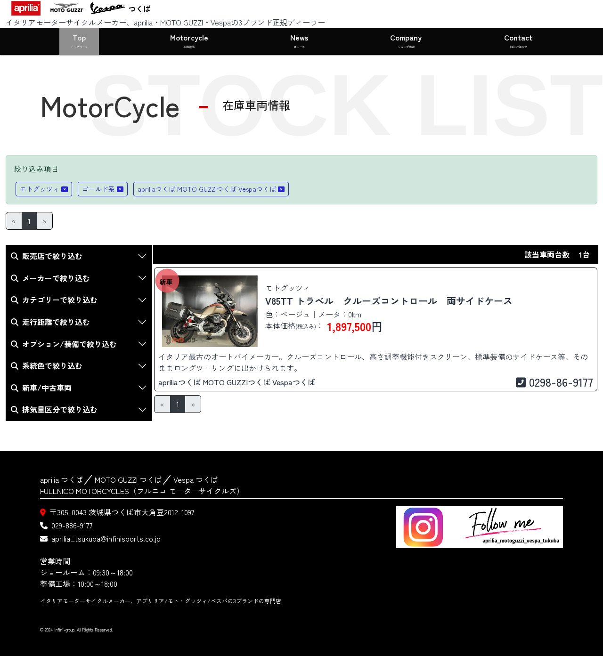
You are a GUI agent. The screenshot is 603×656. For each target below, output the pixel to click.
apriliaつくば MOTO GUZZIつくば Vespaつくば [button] (207, 189)
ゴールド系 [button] (98, 189)
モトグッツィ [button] (39, 189)
